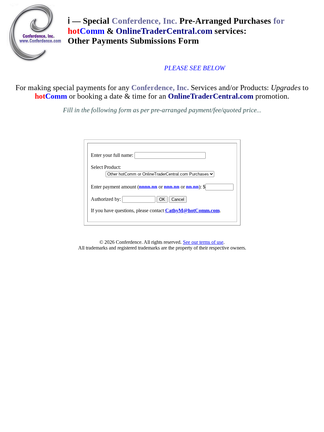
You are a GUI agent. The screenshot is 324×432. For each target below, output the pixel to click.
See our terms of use (203, 242)
